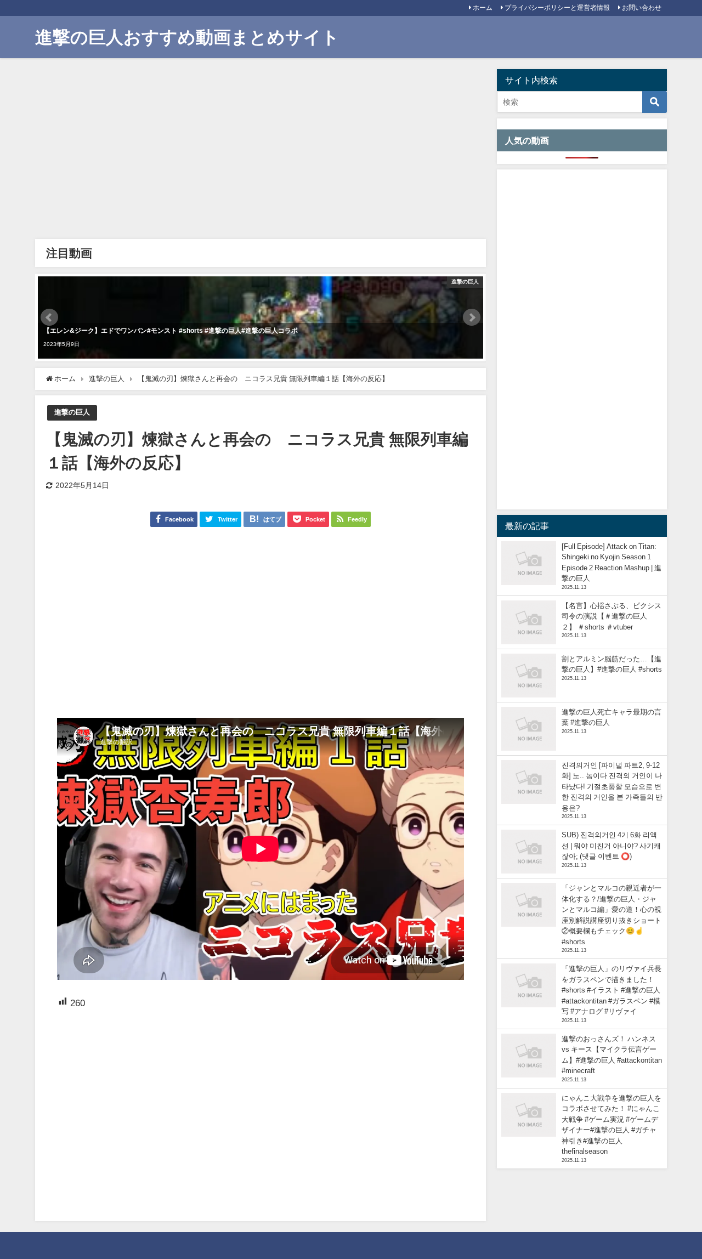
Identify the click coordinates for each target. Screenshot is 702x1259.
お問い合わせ (641, 7)
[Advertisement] (260, 151)
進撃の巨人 (72, 412)
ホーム (482, 7)
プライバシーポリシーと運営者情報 (557, 7)
